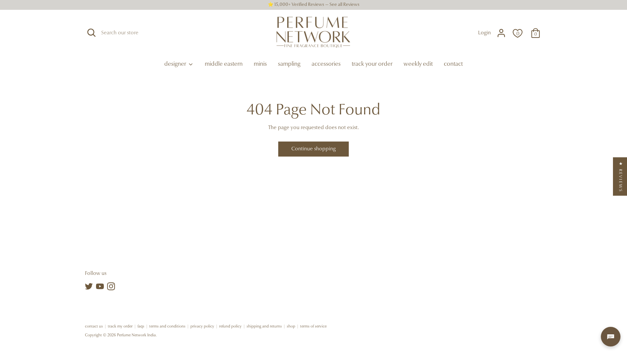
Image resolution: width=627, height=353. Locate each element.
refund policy (230, 326)
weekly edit (418, 64)
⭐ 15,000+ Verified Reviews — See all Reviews (314, 5)
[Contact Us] (610, 336)
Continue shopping (313, 149)
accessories (326, 64)
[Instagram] (111, 286)
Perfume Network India (136, 335)
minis (260, 64)
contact (453, 64)
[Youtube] (100, 286)
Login (484, 33)
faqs (140, 326)
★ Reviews (620, 176)
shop (291, 326)
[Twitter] (89, 286)
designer (175, 64)
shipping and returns (264, 326)
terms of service (313, 326)
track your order (372, 64)
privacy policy (202, 326)
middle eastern (224, 64)
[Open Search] (91, 32)
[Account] (501, 33)
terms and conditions (167, 326)
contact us (94, 326)
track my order (120, 326)
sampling (289, 64)
